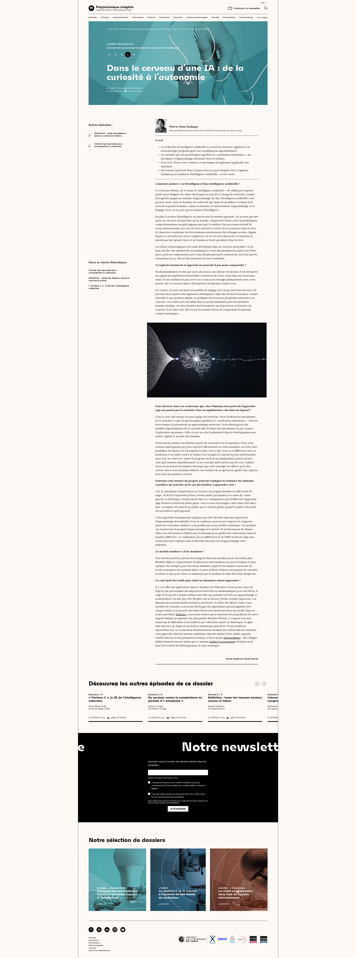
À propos (92, 938)
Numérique (137, 17)
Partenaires (93, 940)
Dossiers (116, 29)
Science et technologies (197, 17)
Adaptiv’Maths (231, 638)
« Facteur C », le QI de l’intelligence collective (109, 286)
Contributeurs (94, 943)
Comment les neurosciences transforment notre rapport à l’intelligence (149, 29)
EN (266, 3)
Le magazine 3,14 (265, 17)
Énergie (105, 17)
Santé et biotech (120, 17)
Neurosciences (246, 17)
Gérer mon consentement (99, 950)
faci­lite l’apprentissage (223, 641)
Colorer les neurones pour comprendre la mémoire (103, 271)
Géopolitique (229, 17)
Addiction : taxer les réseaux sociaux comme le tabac (109, 279)
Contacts (92, 948)
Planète (93, 17)
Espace (151, 17)
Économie (164, 17)
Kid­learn (181, 614)
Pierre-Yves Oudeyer (183, 126)
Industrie (177, 17)
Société (215, 17)
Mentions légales (96, 945)
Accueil (109, 29)
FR (262, 3)
